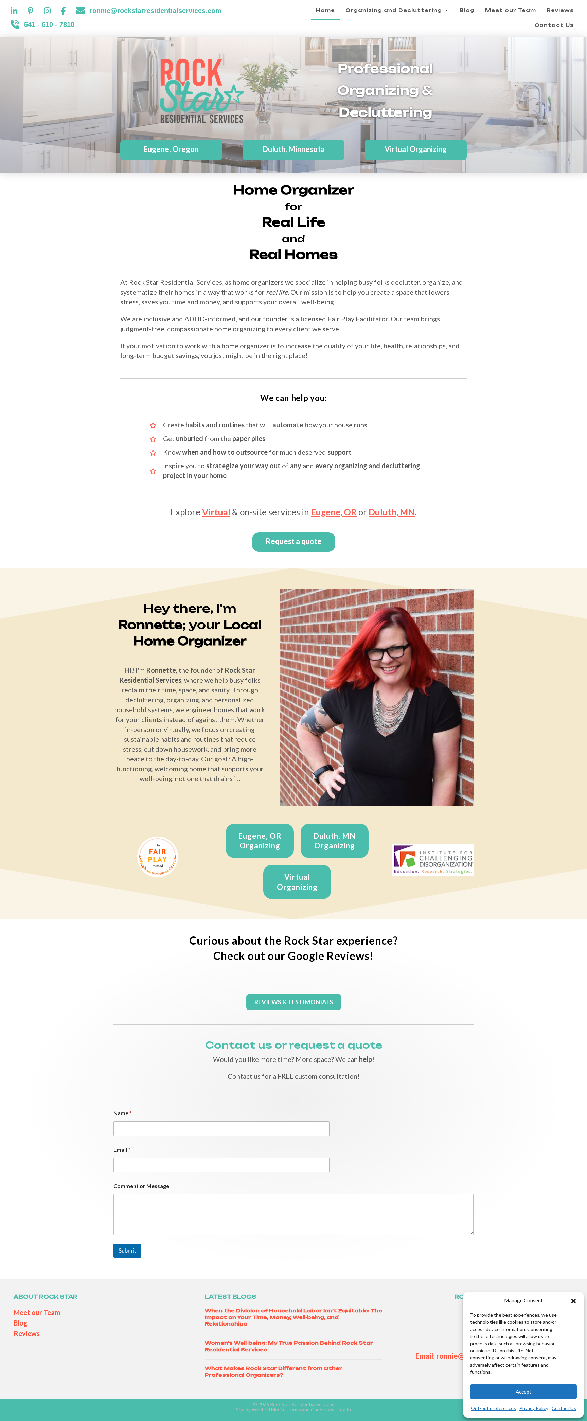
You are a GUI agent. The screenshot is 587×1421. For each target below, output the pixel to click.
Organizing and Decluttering (393, 10)
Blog (467, 10)
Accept (523, 1392)
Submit (127, 1250)
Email (121, 1149)
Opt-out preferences (493, 1408)
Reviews (560, 10)
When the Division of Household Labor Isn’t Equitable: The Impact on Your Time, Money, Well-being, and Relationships (293, 1317)
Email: (425, 1356)
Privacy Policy (533, 1408)
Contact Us (564, 1408)
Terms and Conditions (310, 1410)
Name (122, 1113)
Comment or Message (141, 1185)
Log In (344, 1410)
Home (325, 10)
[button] (573, 1300)
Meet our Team (510, 10)
